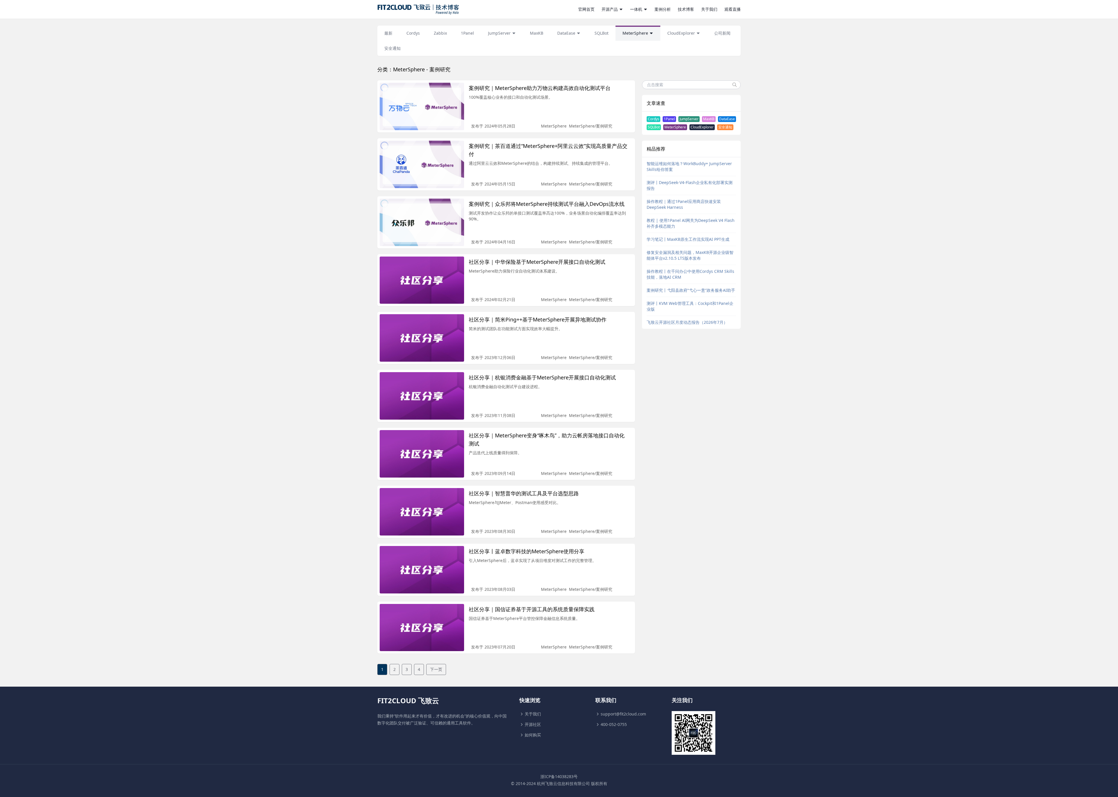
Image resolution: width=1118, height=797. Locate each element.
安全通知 (725, 127)
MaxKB (708, 118)
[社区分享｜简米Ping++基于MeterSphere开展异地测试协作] (422, 338)
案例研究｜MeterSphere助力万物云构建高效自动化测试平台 (540, 87)
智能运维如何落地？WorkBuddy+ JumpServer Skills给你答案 (689, 166)
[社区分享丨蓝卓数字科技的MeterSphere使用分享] (422, 569)
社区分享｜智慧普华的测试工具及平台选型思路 (524, 493)
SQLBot (654, 127)
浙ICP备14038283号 (559, 776)
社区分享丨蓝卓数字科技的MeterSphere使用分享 (526, 551)
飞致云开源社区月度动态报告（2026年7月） (687, 322)
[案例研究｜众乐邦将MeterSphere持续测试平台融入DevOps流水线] (422, 222)
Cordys (653, 118)
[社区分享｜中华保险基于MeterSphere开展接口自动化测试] (422, 280)
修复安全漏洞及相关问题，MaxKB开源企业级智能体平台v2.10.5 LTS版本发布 (690, 255)
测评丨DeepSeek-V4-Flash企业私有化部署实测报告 (690, 185)
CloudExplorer (702, 127)
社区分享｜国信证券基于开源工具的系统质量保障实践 (532, 609)
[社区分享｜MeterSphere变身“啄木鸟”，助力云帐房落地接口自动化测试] (422, 454)
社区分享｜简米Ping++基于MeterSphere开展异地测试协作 (537, 319)
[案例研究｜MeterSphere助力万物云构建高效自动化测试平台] (422, 106)
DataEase (727, 118)
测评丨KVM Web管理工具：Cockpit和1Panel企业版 (690, 306)
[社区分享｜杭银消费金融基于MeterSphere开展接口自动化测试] (422, 396)
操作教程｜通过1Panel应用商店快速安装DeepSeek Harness (684, 204)
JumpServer (689, 118)
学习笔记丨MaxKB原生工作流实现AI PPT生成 (688, 239)
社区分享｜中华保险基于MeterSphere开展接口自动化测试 (537, 261)
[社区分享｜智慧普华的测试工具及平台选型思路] (422, 512)
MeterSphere (554, 126)
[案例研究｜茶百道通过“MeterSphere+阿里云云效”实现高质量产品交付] (422, 164)
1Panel (669, 118)
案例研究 (604, 126)
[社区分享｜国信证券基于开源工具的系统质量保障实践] (422, 627)
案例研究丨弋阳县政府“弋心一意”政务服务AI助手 (691, 290)
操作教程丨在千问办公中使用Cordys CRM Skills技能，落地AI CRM (690, 274)
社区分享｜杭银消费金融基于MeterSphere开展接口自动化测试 (542, 377)
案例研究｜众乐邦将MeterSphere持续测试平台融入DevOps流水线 (547, 203)
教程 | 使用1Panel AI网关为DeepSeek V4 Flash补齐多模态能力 (691, 223)
